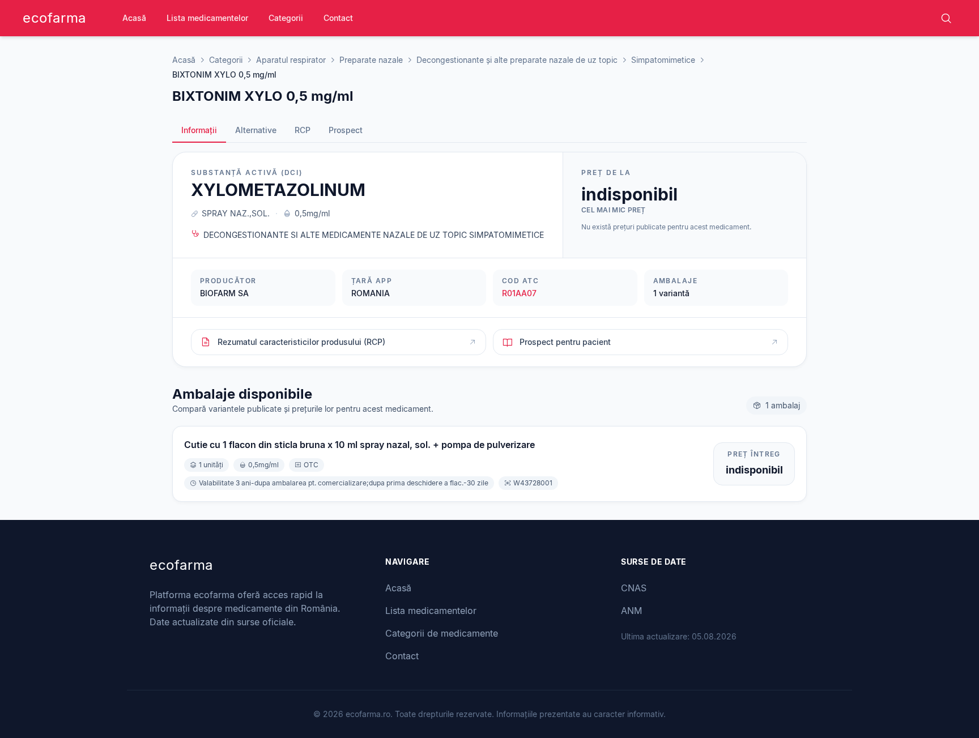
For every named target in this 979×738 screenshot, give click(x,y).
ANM (631, 610)
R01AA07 (519, 293)
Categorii (286, 18)
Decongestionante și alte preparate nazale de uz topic (517, 60)
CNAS (633, 588)
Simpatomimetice (663, 60)
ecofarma (54, 18)
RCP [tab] (302, 130)
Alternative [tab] (255, 130)
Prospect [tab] (346, 130)
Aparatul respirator (291, 60)
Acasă (134, 18)
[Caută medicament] (946, 18)
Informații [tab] (199, 130)
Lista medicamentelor (207, 18)
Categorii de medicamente (441, 633)
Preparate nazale (371, 60)
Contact (338, 18)
